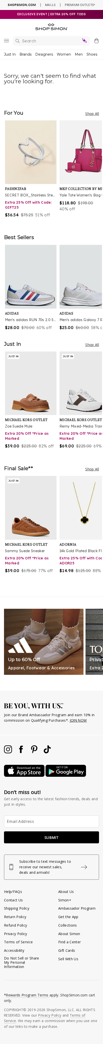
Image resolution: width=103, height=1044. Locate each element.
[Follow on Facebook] (21, 752)
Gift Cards (66, 950)
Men (79, 54)
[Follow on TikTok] (47, 752)
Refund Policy (15, 925)
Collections (67, 925)
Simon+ (64, 900)
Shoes (91, 54)
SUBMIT (51, 837)
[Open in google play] (66, 775)
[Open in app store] (25, 775)
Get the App (68, 916)
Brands (26, 54)
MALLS (50, 4)
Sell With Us (68, 959)
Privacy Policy (15, 933)
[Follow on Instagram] (8, 752)
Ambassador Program (77, 908)
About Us (66, 891)
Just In (10, 54)
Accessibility (14, 950)
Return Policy (15, 916)
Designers (44, 54)
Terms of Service (18, 942)
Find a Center (69, 942)
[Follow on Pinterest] (34, 752)
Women (64, 54)
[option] (32, 172)
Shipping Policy (16, 908)
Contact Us (13, 900)
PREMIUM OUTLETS (80, 4)
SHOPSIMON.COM (22, 4)
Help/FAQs (13, 891)
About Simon (69, 933)
